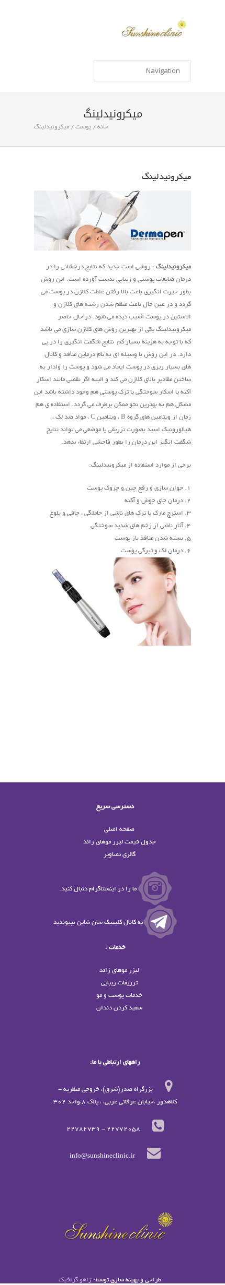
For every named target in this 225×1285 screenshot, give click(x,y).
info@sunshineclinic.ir (102, 1156)
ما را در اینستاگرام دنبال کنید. (98, 889)
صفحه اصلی (119, 829)
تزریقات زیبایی (119, 983)
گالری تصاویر (120, 854)
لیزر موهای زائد (119, 970)
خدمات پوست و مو (119, 995)
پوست (83, 127)
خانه (102, 127)
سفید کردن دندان (119, 1008)
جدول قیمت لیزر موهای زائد (119, 842)
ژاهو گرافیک (75, 1280)
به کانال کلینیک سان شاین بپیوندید (98, 922)
